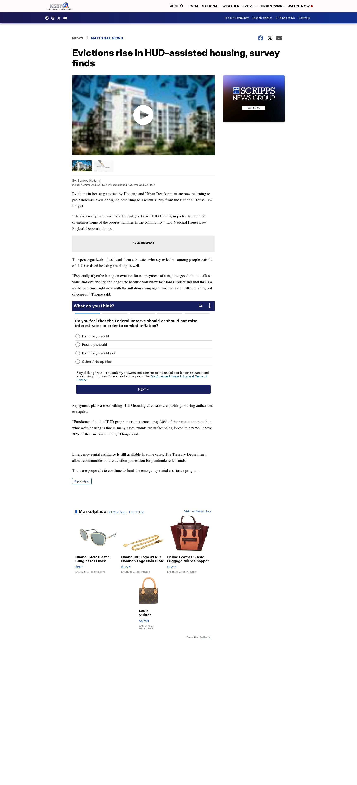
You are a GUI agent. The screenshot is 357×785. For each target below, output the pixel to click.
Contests (304, 18)
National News (107, 38)
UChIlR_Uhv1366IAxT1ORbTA (66, 18)
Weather (230, 6)
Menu (174, 6)
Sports (249, 6)
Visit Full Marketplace (197, 511)
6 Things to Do (285, 18)
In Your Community (237, 18)
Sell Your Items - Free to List (126, 512)
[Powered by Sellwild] (205, 637)
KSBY (60, 18)
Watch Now (299, 6)
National (210, 6)
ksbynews (48, 18)
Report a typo (81, 481)
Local (193, 6)
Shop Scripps (272, 6)
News (77, 38)
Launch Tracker (262, 18)
